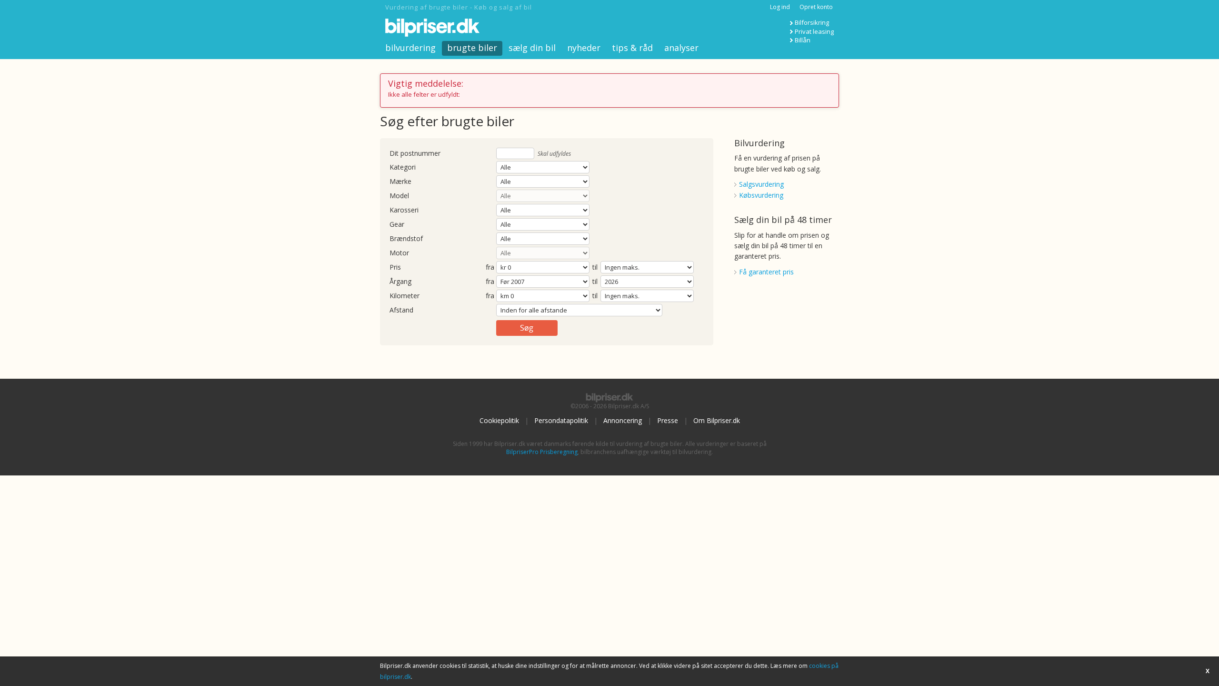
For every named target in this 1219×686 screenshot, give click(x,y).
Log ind (780, 7)
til (595, 267)
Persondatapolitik (561, 420)
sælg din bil (532, 47)
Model (399, 196)
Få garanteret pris (766, 271)
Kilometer (405, 296)
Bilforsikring (812, 22)
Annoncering (622, 420)
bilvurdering (410, 47)
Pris (395, 267)
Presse (667, 420)
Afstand (401, 310)
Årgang (400, 282)
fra (490, 267)
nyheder (583, 47)
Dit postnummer (415, 154)
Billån (802, 40)
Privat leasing (814, 31)
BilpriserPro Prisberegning (542, 452)
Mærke (400, 182)
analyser (681, 47)
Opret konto (816, 7)
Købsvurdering (761, 195)
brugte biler (472, 47)
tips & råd (632, 47)
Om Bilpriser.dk (716, 420)
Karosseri (404, 210)
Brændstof (406, 239)
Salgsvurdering (761, 184)
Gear (397, 225)
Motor (399, 253)
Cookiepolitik (499, 420)
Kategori (403, 167)
